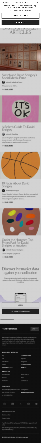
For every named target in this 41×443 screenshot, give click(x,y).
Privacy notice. (26, 10)
